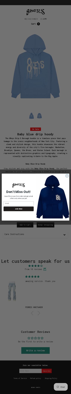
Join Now (18, 209)
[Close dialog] (67, 175)
